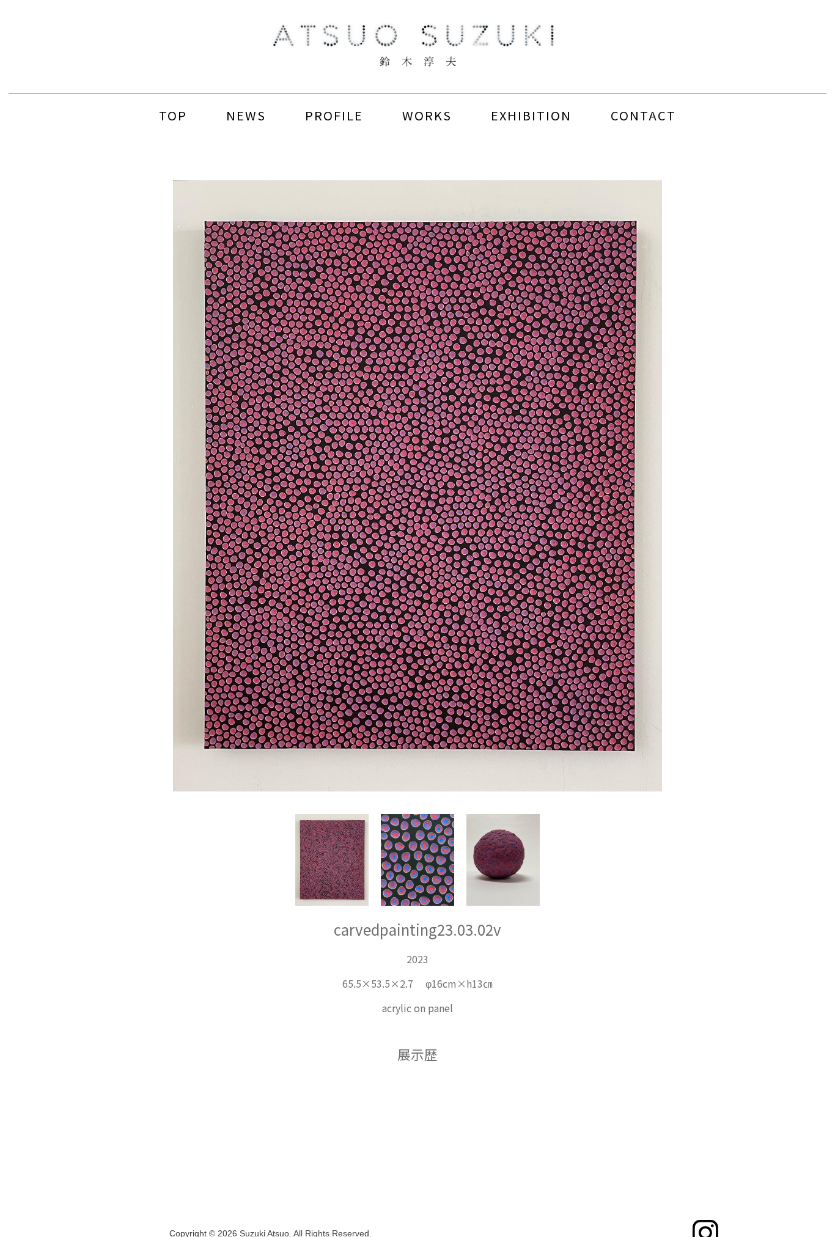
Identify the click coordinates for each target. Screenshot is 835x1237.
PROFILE (334, 115)
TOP (173, 115)
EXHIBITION (531, 115)
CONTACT (643, 115)
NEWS (246, 115)
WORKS (427, 115)
